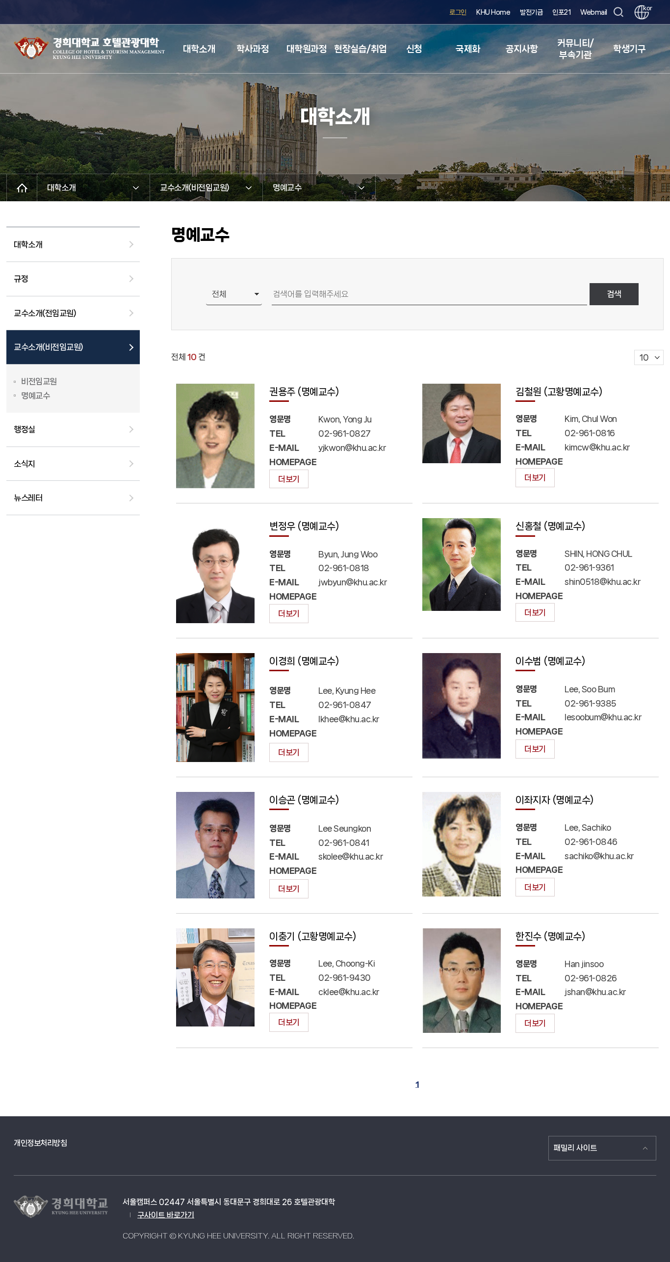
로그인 (457, 12)
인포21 (561, 12)
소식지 (24, 463)
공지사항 (522, 49)
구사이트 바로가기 (165, 1215)
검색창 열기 (618, 12)
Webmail (593, 12)
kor (646, 8)
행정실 (24, 429)
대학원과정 (306, 49)
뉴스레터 (28, 497)
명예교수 (35, 395)
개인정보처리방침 (40, 1143)
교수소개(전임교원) (45, 313)
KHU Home (493, 12)
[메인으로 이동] (22, 187)
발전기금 (531, 12)
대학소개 (199, 49)
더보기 (289, 478)
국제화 (468, 49)
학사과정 (252, 49)
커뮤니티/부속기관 (575, 49)
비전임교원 (39, 381)
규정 (21, 278)
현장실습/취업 (360, 49)
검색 (614, 293)
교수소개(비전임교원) (48, 346)
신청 (414, 49)
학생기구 (629, 49)
